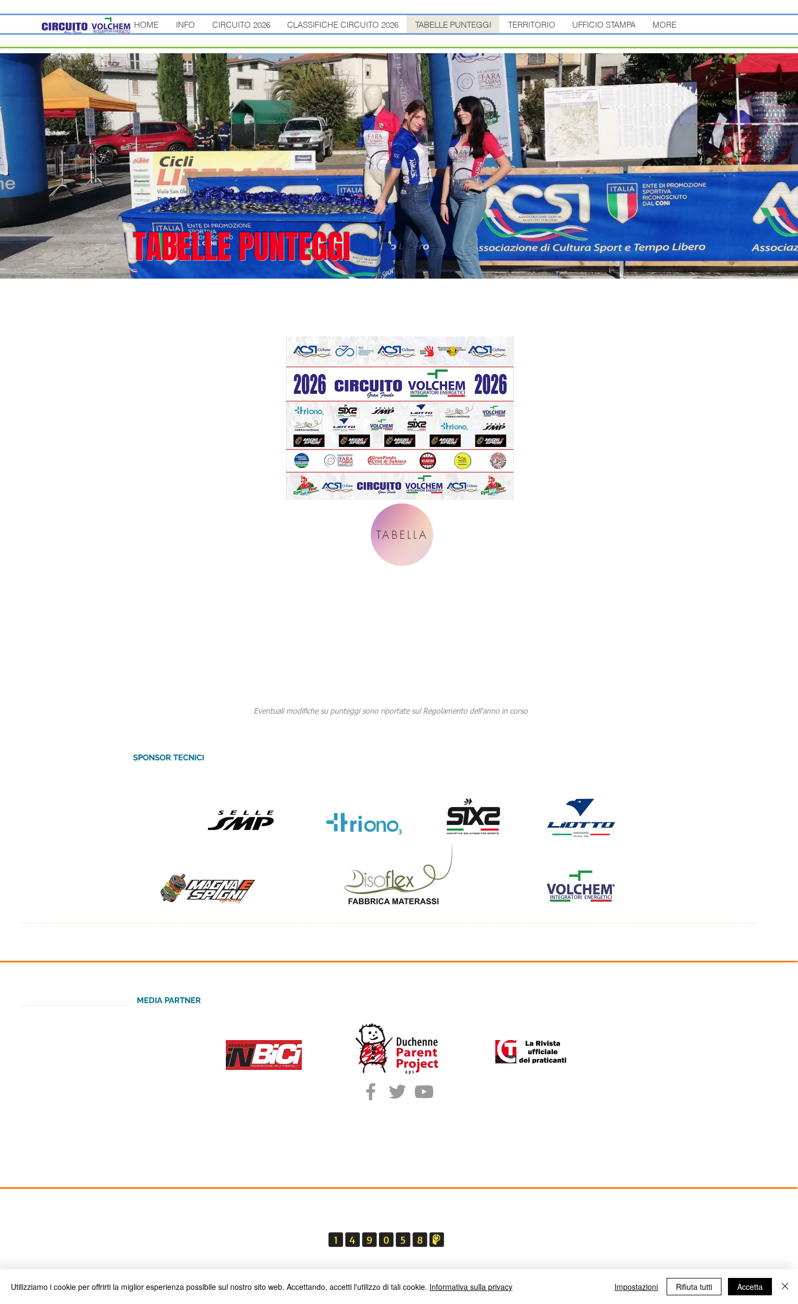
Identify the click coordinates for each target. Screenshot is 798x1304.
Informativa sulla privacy (470, 1286)
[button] (185, 25)
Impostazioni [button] (636, 1286)
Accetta (750, 1286)
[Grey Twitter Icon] (397, 1091)
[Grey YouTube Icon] (424, 1091)
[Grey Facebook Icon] (370, 1091)
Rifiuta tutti (694, 1286)
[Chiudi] (784, 1286)
